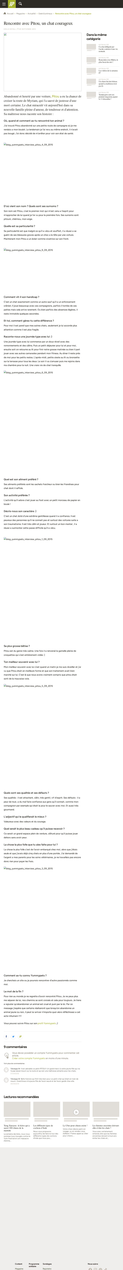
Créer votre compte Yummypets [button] (28, 1058)
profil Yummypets (47, 1023)
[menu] (4, 4)
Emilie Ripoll (10, 29)
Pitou (55, 96)
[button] (6, 1036)
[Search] (20, 4)
